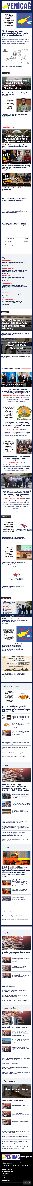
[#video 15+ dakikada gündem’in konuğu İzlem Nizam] (16, 180)
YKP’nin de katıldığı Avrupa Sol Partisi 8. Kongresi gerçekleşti (14, 563)
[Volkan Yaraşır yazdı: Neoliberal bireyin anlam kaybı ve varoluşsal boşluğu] (6, 975)
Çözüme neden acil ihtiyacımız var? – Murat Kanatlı (13, 263)
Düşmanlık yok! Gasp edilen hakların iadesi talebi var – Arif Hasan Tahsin (16, 1132)
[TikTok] (11, 1165)
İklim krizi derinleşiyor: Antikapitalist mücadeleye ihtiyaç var (20, 811)
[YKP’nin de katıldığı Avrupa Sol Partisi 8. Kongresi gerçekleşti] (16, 552)
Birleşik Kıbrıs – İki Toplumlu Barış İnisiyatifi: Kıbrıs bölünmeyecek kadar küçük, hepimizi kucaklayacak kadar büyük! (16, 424)
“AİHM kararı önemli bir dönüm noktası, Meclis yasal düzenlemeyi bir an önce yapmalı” (21, 725)
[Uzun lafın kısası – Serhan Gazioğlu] (16, 56)
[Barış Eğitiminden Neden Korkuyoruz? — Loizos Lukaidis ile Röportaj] (16, 323)
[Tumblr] (13, 1165)
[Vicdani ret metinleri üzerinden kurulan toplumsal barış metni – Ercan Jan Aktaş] (6, 717)
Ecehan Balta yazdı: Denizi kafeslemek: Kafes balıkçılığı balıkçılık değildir (14, 996)
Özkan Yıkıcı (6, 275)
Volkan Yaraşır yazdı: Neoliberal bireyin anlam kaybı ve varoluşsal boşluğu (21, 975)
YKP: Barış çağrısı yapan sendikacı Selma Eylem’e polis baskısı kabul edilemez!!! (15, 33)
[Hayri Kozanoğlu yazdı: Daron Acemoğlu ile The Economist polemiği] (6, 960)
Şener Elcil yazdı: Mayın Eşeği (10, 1063)
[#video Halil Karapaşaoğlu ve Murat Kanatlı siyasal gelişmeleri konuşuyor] (16, 136)
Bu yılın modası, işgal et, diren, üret (12, 916)
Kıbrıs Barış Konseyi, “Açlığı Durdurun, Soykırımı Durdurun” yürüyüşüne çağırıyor (16, 458)
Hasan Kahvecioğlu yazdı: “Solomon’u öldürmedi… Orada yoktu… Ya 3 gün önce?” (16, 1058)
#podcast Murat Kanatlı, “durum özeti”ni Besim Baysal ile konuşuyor (14, 224)
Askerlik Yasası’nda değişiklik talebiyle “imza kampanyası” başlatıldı (14, 748)
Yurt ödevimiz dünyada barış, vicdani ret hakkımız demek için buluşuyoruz (16, 743)
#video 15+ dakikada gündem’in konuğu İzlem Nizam (16, 188)
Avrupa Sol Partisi (7, 542)
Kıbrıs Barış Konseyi (13, 462)
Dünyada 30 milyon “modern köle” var (13, 908)
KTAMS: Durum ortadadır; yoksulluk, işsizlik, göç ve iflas (16, 920)
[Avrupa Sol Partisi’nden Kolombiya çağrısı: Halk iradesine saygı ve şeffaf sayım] (16, 527)
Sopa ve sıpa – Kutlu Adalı (12, 1100)
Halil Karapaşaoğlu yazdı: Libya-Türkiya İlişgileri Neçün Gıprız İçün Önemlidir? (14, 270)
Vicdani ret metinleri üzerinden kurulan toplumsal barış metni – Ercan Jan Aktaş (21, 717)
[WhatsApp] (20, 1165)
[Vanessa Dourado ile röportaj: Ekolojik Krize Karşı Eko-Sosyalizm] (16, 83)
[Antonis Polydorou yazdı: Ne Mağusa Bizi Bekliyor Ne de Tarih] (6, 1041)
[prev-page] (2, 47)
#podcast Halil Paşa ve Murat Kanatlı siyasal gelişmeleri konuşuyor (15, 199)
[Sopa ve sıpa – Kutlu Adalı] (16, 1091)
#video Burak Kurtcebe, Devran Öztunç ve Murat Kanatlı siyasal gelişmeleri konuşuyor (16, 167)
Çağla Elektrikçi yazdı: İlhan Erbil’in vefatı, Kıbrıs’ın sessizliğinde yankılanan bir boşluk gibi (14, 286)
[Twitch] (16, 1165)
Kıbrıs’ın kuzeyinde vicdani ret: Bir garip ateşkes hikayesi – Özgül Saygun (21, 733)
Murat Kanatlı (6, 260)
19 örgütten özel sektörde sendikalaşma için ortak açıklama (19, 891)
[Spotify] (6, 1165)
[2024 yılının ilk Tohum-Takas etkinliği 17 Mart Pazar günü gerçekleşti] (6, 796)
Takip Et (26, 241)
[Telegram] (9, 1165)
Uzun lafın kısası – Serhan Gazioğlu (12, 66)
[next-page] (6, 47)
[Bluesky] (25, 1165)
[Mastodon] (28, 1165)
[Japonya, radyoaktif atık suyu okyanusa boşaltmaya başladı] (6, 804)
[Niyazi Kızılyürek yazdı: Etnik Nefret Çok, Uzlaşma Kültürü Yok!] (6, 1049)
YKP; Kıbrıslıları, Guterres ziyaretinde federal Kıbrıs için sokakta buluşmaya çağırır (14, 674)
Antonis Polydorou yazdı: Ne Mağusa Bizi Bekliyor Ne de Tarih (20, 1041)
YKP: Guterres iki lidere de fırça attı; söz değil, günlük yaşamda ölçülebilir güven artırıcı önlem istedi (14, 620)
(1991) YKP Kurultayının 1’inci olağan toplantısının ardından (15, 1137)
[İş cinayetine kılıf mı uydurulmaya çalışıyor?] (6, 898)
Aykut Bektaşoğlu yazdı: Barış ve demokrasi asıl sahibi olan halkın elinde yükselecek (14, 303)
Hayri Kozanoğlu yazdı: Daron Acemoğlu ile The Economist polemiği (21, 960)
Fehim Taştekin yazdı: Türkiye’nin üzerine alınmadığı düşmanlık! (13, 985)
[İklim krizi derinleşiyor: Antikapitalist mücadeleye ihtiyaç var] (6, 812)
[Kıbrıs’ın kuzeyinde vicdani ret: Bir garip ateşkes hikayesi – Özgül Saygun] (6, 733)
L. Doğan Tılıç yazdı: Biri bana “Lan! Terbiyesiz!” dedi (16, 953)
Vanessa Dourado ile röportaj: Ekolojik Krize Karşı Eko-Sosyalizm (15, 93)
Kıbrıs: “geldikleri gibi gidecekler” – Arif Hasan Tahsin (21, 1114)
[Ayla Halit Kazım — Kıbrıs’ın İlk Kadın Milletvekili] (16, 346)
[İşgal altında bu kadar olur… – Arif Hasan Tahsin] (6, 1106)
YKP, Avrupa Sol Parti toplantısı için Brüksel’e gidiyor (13, 587)
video (4, 147)
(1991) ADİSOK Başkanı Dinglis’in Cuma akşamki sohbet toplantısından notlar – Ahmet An (15, 1147)
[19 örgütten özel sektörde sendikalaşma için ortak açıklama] (6, 891)
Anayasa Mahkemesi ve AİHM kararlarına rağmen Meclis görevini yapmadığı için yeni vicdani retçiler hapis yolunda (16, 709)
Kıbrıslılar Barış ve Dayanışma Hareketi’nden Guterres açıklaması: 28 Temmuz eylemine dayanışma (16, 391)
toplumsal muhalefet (13, 429)
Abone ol (27, 1182)
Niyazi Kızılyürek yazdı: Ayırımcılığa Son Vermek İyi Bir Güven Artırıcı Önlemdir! (16, 1073)
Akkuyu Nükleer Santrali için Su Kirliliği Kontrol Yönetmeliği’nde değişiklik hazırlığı (14, 821)
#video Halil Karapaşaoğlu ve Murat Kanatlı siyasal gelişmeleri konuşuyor (15, 145)
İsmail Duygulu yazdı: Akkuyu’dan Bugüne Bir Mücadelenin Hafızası (14, 990)
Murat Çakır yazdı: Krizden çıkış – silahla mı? (14, 1000)
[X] (18, 1165)
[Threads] (30, 1165)
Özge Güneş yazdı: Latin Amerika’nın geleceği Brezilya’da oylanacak (19, 968)
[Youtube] (23, 1165)
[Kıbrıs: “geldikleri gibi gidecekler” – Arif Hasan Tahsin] (6, 1114)
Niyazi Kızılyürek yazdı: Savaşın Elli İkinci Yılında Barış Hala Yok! (15, 1067)
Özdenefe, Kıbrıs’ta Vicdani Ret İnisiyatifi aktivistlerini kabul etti (13, 757)
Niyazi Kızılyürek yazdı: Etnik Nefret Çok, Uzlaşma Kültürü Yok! (20, 1048)
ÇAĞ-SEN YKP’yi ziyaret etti (9, 912)
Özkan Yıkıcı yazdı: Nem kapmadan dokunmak (13, 278)
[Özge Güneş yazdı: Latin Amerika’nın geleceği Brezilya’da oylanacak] (6, 968)
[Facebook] (2, 1165)
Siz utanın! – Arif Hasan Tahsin (21, 1122)
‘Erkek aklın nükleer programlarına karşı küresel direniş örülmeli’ (14, 114)
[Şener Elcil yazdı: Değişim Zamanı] (16, 1018)
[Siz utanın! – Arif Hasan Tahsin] (6, 1122)
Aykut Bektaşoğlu (7, 299)
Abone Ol (26, 248)
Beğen (26, 238)
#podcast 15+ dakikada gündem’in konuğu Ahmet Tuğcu (14, 211)
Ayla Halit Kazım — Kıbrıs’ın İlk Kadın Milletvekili (15, 356)
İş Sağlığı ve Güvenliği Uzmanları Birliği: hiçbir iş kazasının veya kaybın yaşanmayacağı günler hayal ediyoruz (21, 882)
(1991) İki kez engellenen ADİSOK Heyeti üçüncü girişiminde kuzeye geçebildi (15, 1142)
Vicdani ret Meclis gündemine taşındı (12, 753)
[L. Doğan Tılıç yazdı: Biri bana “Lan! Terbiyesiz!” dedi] (16, 943)
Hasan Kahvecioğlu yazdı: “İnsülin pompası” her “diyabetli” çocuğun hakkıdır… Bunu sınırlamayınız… (21, 1033)
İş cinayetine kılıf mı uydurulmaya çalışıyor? (19, 898)
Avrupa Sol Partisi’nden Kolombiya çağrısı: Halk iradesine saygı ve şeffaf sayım (13, 538)
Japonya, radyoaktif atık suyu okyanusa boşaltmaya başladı (21, 803)
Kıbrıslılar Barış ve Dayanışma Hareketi (13, 395)
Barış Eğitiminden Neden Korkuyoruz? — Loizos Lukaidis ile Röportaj (15, 334)
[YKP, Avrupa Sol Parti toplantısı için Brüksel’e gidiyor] (16, 576)
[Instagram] (4, 1165)
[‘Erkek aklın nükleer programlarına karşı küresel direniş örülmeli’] (16, 105)
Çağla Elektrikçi (7, 283)
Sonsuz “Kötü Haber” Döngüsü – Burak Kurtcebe (14, 294)
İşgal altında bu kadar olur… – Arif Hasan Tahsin (21, 1106)
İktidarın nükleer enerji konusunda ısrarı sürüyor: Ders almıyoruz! (15, 839)
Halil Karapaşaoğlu (8, 268)
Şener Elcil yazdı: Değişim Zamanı (15, 1027)
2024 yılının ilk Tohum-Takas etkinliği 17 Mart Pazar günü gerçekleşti (20, 796)
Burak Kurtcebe (7, 292)
